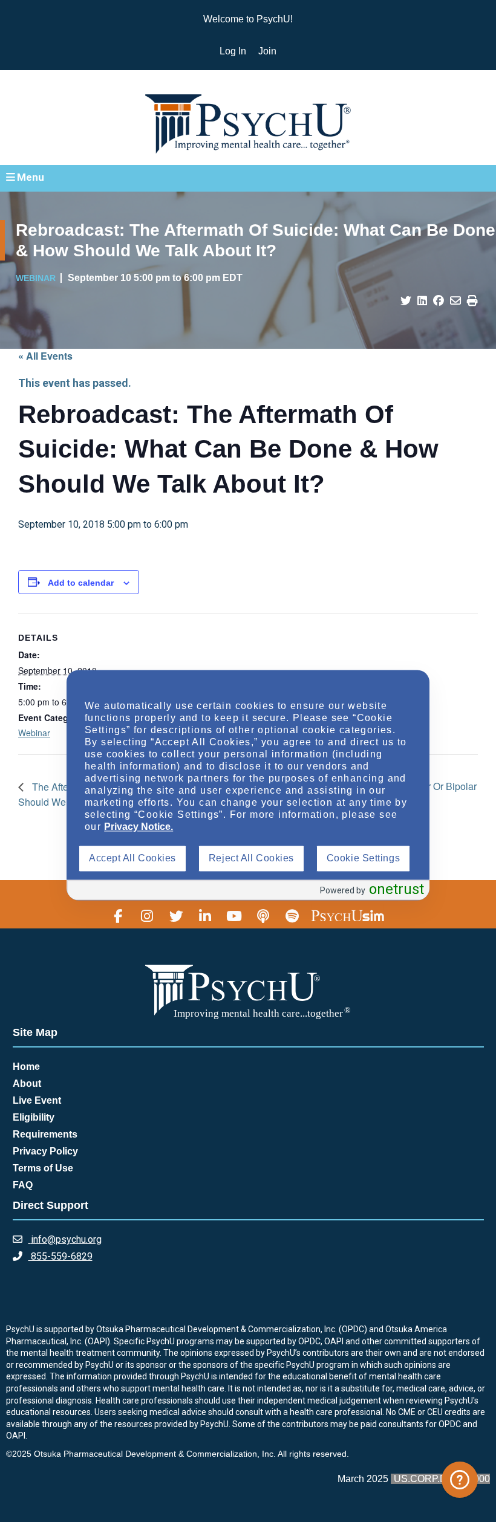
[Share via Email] (455, 301)
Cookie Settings (363, 858)
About (27, 1083)
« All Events (45, 356)
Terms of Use (43, 1168)
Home (26, 1066)
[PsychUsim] (347, 915)
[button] (248, 177)
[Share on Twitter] (405, 301)
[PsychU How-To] (460, 1480)
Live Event (37, 1100)
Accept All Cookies (132, 858)
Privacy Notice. (138, 827)
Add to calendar (81, 583)
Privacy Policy (45, 1151)
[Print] (472, 301)
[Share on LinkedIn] (422, 301)
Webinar (34, 733)
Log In (233, 51)
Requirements (45, 1134)
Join (267, 51)
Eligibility (33, 1117)
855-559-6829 (60, 1256)
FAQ (23, 1185)
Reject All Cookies (251, 858)
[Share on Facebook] (438, 301)
